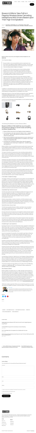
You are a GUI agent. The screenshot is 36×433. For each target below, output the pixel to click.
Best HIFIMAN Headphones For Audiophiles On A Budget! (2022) (27, 346)
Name (3, 376)
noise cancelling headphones (6, 311)
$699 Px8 (4, 58)
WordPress (32, 430)
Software (22, 25)
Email (2, 381)
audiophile (3, 309)
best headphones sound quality (20, 309)
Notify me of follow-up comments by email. (9, 391)
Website (3, 385)
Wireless (31, 25)
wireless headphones (15, 311)
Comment (3, 365)
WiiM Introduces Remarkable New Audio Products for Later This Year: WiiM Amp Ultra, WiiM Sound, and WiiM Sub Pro (18, 334)
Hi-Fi (17, 24)
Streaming (26, 25)
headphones (28, 309)
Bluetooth (8, 24)
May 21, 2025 (4, 328)
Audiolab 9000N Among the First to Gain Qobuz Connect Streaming (14, 326)
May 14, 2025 (4, 336)
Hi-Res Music (20, 24)
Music (25, 24)
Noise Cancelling (9, 25)
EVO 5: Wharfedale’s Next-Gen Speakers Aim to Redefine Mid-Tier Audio (14, 330)
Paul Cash (3, 27)
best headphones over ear (10, 309)
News (28, 24)
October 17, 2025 (4, 324)
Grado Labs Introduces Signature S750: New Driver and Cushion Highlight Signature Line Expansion (16, 323)
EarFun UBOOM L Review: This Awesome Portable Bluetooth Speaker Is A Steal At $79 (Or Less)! (11, 346)
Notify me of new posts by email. (7, 393)
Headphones (12, 24)
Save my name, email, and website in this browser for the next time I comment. (14, 389)
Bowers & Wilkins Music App (9, 94)
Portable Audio (16, 25)
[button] (18, 40)
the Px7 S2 (5, 83)
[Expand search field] (32, 4)
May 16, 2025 (4, 331)
